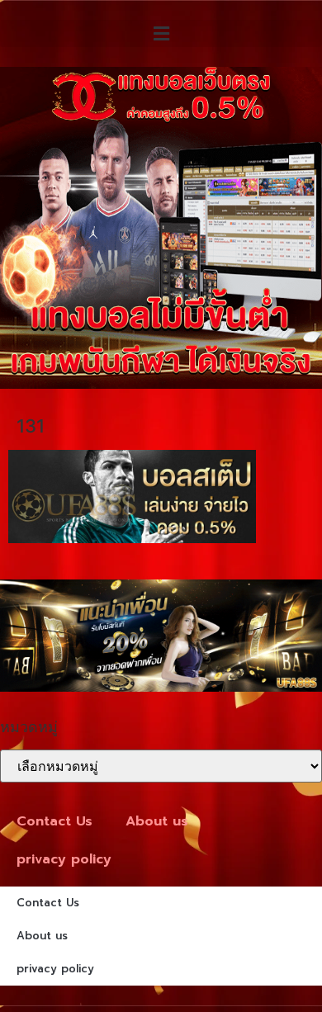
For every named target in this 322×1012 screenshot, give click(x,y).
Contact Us (54, 821)
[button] (161, 33)
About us (156, 821)
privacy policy (64, 859)
